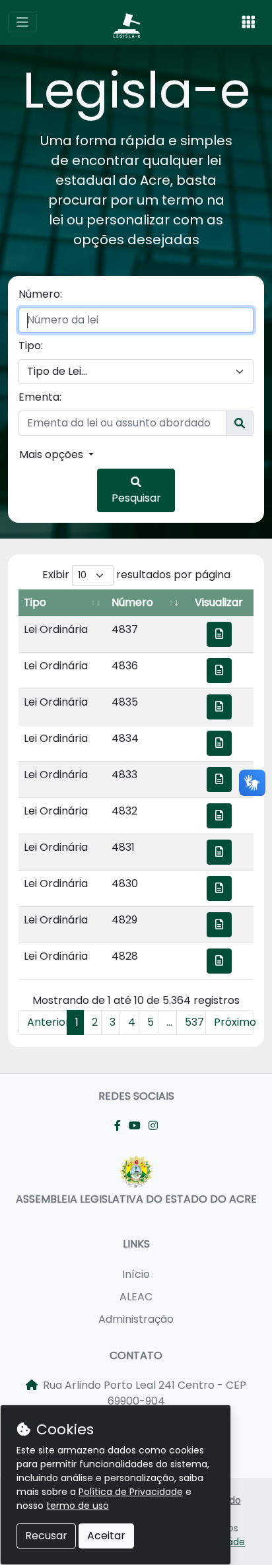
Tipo (35, 602)
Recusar (46, 1535)
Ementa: (39, 397)
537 (194, 1022)
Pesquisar (136, 498)
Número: (40, 294)
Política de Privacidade (131, 1491)
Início (136, 1274)
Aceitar (106, 1535)
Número (132, 602)
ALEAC (136, 1296)
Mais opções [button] (52, 454)
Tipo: (30, 345)
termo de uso (77, 1505)
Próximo (234, 1022)
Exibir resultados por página (136, 574)
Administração (136, 1319)
